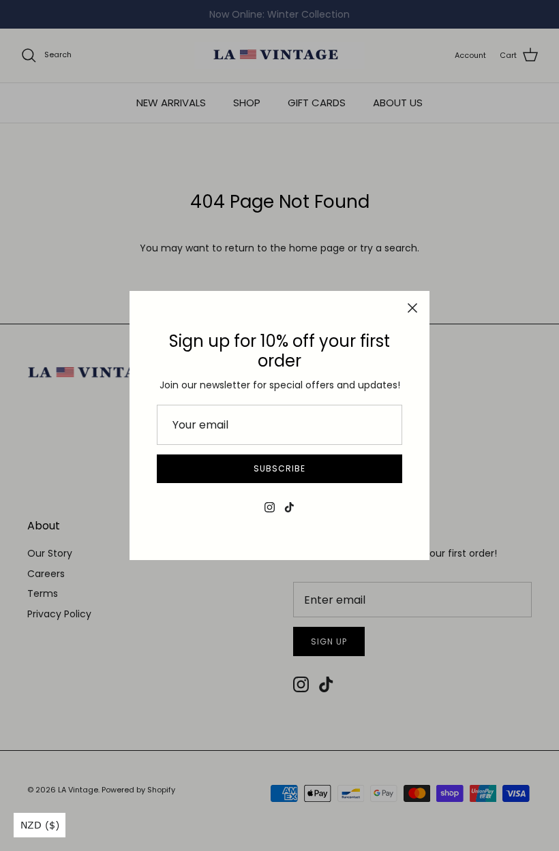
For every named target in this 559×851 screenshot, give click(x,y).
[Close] (412, 308)
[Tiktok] (289, 507)
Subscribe (279, 468)
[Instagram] (270, 507)
